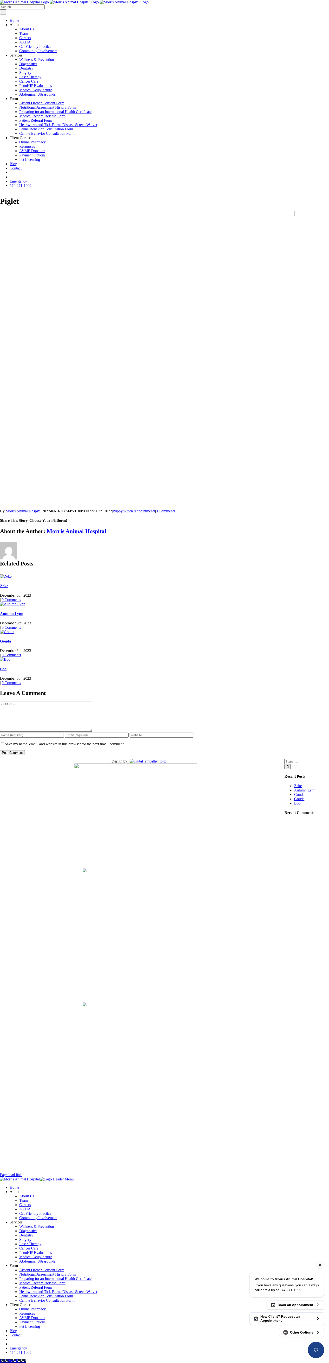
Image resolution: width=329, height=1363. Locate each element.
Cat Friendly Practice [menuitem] (35, 1213)
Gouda (5, 641)
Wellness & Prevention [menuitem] (36, 1226)
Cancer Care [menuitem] (28, 1248)
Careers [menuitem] (25, 1205)
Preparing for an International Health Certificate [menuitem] (55, 1279)
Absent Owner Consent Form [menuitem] (41, 1270)
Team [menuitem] (23, 1200)
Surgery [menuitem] (25, 1239)
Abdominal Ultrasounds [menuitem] (37, 1261)
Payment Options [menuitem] (32, 1322)
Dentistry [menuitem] (26, 1235)
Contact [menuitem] (15, 1335)
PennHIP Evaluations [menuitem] (35, 1252)
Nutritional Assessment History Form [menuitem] (47, 1274)
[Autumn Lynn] (12, 604)
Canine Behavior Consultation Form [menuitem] (46, 1300)
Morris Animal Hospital (23, 511)
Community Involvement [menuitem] (38, 1218)
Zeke (4, 586)
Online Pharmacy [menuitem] (32, 1309)
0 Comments (165, 511)
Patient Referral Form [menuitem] (35, 1287)
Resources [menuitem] (27, 1313)
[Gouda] (7, 632)
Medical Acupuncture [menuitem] (35, 1257)
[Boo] (5, 659)
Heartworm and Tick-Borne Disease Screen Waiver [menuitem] (58, 1292)
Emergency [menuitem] (18, 1348)
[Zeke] (6, 576)
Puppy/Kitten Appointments (134, 511)
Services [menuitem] (16, 1222)
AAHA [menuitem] (25, 1209)
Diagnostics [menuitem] (28, 1231)
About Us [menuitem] (26, 1196)
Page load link (11, 1175)
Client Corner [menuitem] (20, 1305)
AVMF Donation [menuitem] (32, 1318)
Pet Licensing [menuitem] (29, 1326)
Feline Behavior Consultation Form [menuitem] (46, 1296)
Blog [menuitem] (13, 1331)
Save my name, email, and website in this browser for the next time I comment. (65, 744)
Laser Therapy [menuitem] (30, 1244)
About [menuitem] (14, 1192)
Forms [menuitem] (14, 1266)
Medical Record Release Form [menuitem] (42, 1283)
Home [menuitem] (14, 1187)
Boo (3, 669)
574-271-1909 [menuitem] (20, 1352)
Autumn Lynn (11, 614)
